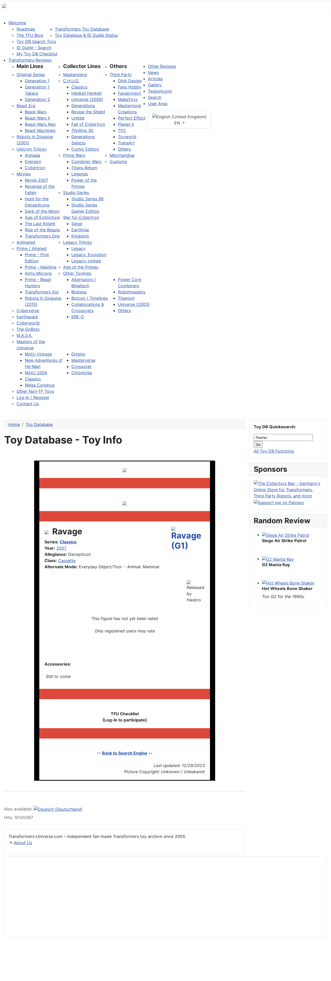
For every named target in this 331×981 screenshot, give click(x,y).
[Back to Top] (324, 974)
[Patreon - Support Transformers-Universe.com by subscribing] (279, 502)
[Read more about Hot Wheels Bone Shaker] (288, 582)
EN (177, 123)
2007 (61, 548)
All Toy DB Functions (274, 451)
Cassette (67, 560)
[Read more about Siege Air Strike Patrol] (285, 534)
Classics (68, 541)
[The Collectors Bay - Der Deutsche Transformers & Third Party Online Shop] (288, 489)
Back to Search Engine (124, 753)
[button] (30, 66)
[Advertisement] (164, 897)
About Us (23, 842)
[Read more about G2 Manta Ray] (278, 558)
